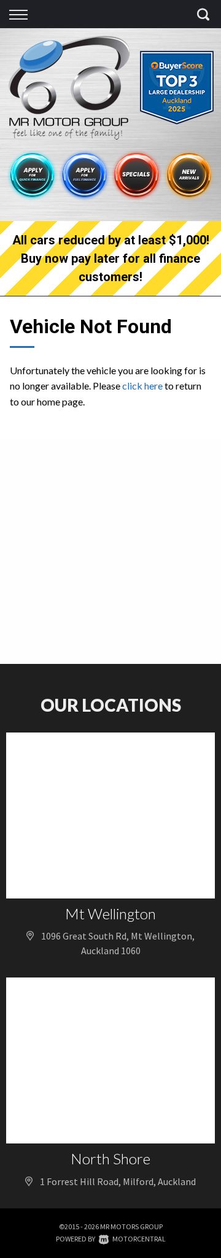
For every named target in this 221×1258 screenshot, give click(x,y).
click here (142, 385)
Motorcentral (139, 1238)
